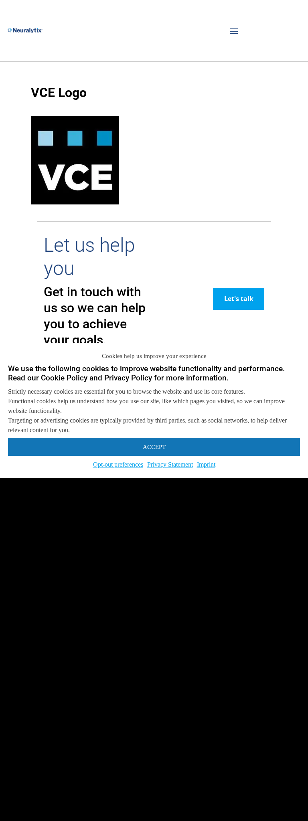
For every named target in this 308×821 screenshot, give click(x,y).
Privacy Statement (170, 464)
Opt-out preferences (118, 464)
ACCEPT (154, 447)
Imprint (206, 464)
